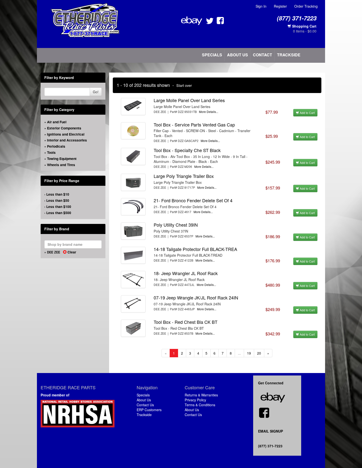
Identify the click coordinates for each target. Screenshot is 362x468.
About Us (237, 55)
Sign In (261, 6)
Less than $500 (58, 212)
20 (259, 353)
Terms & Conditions (200, 404)
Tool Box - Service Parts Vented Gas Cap (194, 124)
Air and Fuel (56, 121)
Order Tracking (306, 6)
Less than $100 (58, 206)
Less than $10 (57, 194)
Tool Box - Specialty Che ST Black (187, 150)
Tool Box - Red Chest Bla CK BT (185, 322)
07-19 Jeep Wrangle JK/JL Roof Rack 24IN (196, 297)
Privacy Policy (195, 399)
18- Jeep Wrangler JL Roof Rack (186, 273)
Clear (71, 252)
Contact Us (145, 404)
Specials (212, 55)
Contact (262, 55)
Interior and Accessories (67, 140)
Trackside (288, 55)
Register (280, 6)
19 (249, 353)
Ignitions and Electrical (65, 134)
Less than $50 (57, 200)
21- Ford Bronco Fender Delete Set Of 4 (193, 200)
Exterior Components (64, 127)
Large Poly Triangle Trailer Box (184, 176)
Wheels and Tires (61, 164)
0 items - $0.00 (304, 31)
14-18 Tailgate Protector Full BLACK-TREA (195, 249)
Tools (51, 152)
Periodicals (56, 146)
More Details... (208, 111)
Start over (184, 85)
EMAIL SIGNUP (270, 431)
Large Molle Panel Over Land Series (189, 100)
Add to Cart (307, 112)
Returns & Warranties (201, 394)
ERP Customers (149, 409)
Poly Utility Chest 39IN (176, 224)
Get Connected (271, 382)
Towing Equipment (62, 158)
